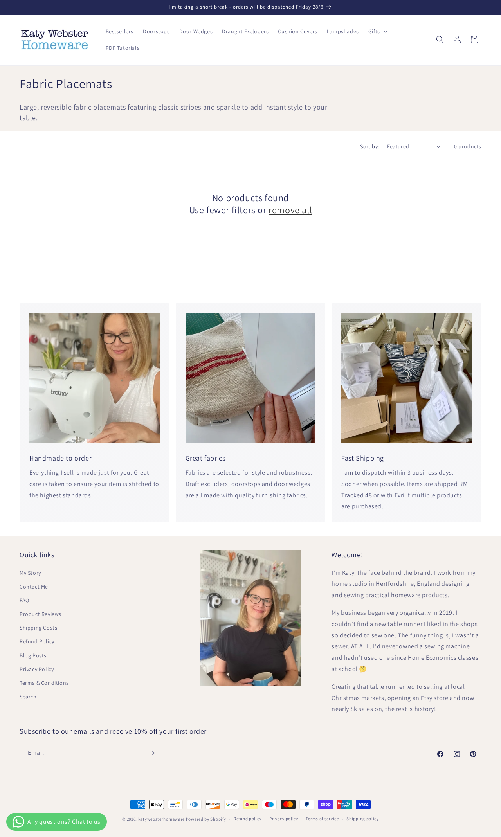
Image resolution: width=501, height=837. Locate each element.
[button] (377, 31)
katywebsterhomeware (161, 819)
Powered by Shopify (206, 819)
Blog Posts (33, 655)
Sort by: (369, 146)
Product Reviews (40, 613)
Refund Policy (37, 641)
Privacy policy (283, 818)
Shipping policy (362, 818)
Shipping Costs (38, 627)
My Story (30, 572)
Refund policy (247, 818)
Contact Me (34, 586)
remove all (290, 210)
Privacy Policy (37, 669)
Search (28, 696)
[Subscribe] (151, 753)
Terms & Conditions (44, 682)
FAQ (24, 600)
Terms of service (322, 818)
